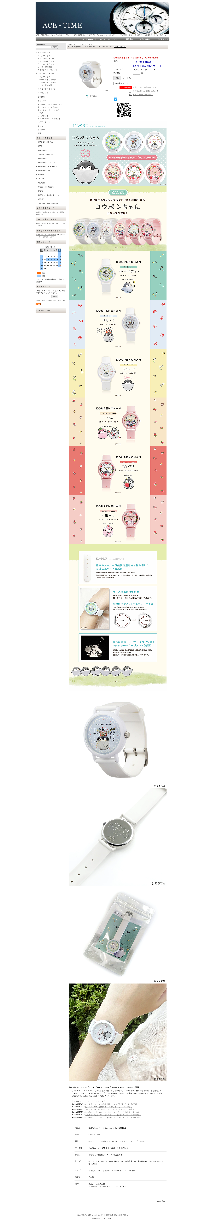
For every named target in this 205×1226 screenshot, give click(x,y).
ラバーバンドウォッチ (47, 64)
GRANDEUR (42, 158)
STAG (40, 146)
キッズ (40, 126)
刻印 (39, 133)
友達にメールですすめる (143, 95)
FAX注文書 (39, 223)
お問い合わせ (145, 39)
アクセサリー (43, 101)
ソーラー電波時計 (45, 67)
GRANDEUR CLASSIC (47, 162)
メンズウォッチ (44, 52)
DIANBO (41, 175)
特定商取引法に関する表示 (117, 1215)
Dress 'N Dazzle (46, 187)
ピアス (40, 113)
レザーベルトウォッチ (47, 61)
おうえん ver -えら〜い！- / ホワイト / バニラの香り (109, 1109)
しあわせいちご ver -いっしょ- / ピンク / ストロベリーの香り (113, 1112)
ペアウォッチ (43, 93)
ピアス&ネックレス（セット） (50, 119)
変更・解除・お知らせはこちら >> (50, 300)
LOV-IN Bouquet (45, 154)
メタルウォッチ (44, 56)
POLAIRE (41, 183)
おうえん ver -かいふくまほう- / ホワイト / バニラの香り (111, 1104)
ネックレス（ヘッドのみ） (48, 107)
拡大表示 (93, 96)
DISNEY (41, 199)
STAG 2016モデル (45, 142)
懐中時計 (41, 97)
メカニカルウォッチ (46, 58)
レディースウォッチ (46, 73)
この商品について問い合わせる (145, 91)
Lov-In (41, 179)
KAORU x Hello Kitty (48, 195)
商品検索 (41, 44)
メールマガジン (44, 286)
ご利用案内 (128, 39)
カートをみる (87, 39)
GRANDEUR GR (44, 171)
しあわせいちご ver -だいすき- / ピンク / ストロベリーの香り (113, 1115)
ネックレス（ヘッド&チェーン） (51, 104)
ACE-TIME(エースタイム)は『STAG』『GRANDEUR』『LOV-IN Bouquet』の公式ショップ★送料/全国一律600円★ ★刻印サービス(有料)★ (101, 35)
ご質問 (61, 212)
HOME (70, 44)
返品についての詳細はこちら (144, 87)
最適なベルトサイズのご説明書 (46, 235)
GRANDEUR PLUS (45, 150)
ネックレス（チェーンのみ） (49, 110)
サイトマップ (162, 39)
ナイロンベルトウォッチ (48, 70)
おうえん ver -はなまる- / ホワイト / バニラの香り (108, 1107)
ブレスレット (43, 116)
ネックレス (42, 130)
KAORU (40, 191)
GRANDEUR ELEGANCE (47, 166)
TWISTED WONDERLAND (48, 203)
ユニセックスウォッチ (47, 89)
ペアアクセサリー (45, 122)
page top (161, 1201)
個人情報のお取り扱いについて (90, 1215)
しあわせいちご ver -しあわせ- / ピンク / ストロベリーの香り (113, 1117)
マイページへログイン (108, 39)
